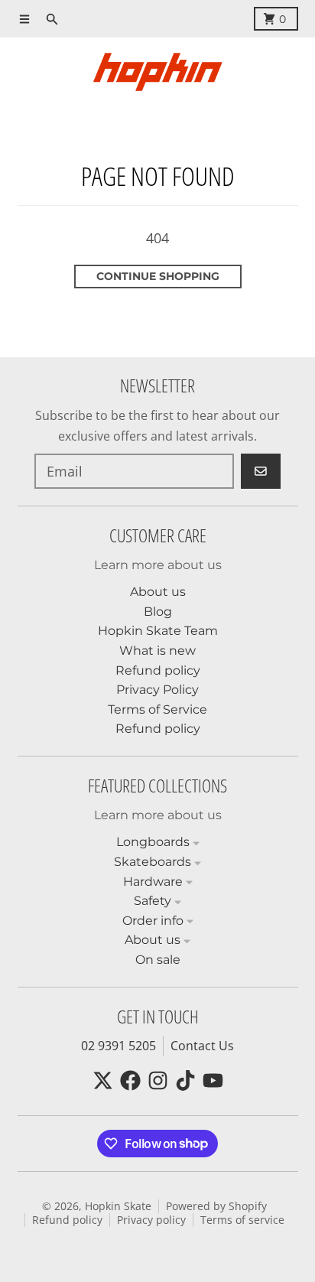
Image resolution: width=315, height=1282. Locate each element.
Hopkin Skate (118, 1206)
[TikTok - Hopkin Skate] (185, 1080)
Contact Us (202, 1045)
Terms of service (242, 1220)
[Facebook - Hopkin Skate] (130, 1080)
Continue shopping (157, 276)
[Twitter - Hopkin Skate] (103, 1080)
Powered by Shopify (216, 1206)
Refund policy (67, 1220)
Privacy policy (151, 1220)
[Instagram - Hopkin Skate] (158, 1080)
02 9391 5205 (118, 1045)
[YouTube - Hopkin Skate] (213, 1080)
